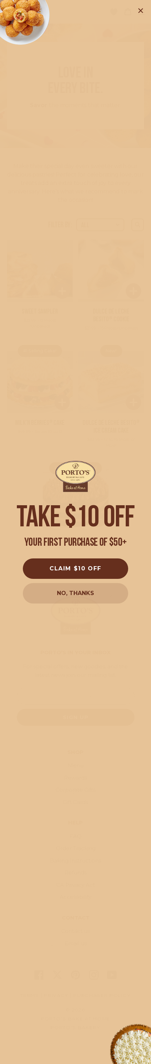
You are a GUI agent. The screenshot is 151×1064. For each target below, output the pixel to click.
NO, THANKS (75, 593)
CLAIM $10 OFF (75, 568)
